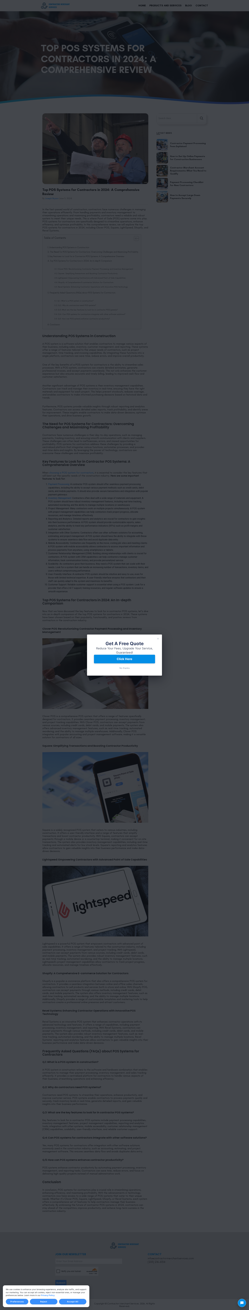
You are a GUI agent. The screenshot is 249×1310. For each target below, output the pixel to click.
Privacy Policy (48, 1295)
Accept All (72, 1301)
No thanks (124, 668)
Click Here (124, 659)
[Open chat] (242, 1303)
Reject (43, 1301)
